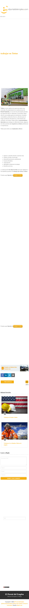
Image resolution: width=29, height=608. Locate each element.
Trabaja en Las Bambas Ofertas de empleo (12, 444)
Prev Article (8, 381)
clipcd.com (19, 605)
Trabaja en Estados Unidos (10, 417)
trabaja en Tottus (18, 175)
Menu (3, 16)
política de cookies (17, 603)
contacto (25, 603)
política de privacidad (6, 603)
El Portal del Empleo (14, 594)
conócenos (9, 605)
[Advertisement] (14, 34)
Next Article (27, 382)
